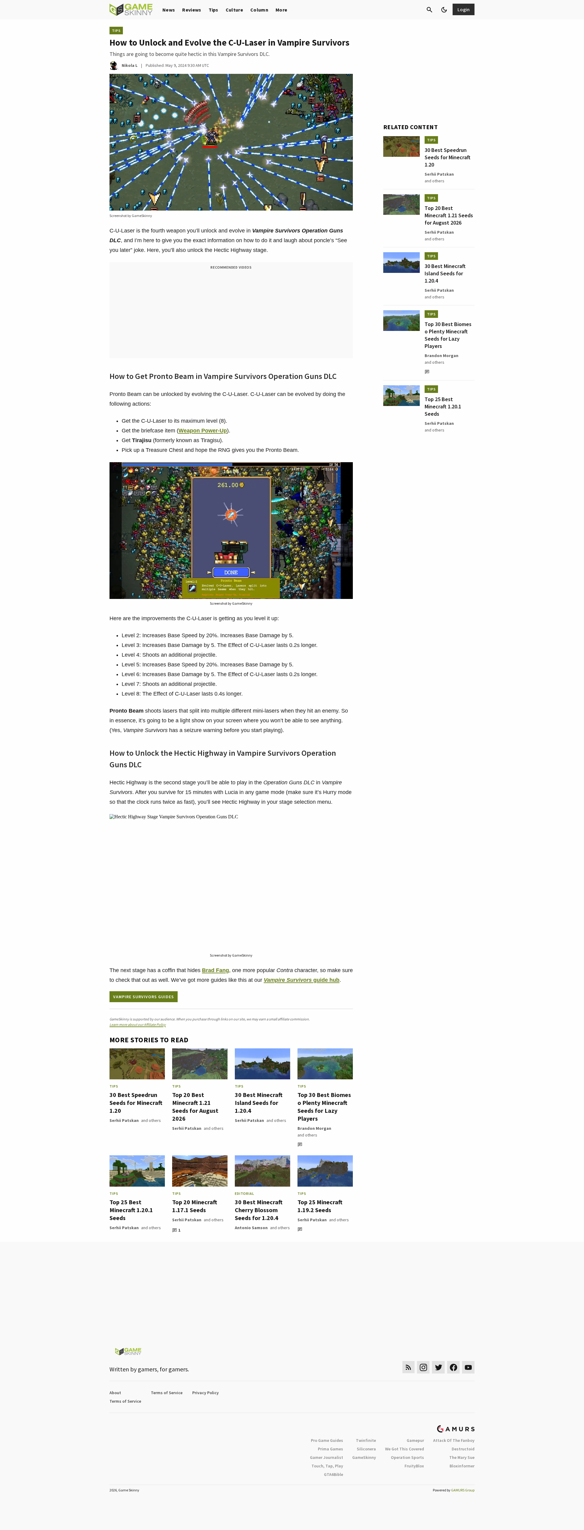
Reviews (191, 10)
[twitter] (438, 1367)
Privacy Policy (205, 1392)
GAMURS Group (462, 1490)
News (168, 10)
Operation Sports (407, 1457)
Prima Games (330, 1449)
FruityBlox (414, 1466)
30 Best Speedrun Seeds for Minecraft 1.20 (135, 1102)
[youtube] (468, 1367)
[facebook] (453, 1367)
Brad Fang (215, 970)
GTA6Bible (333, 1474)
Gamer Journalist (326, 1457)
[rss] (408, 1367)
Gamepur (415, 1440)
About (115, 1392)
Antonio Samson (251, 1227)
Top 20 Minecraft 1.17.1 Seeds (194, 1206)
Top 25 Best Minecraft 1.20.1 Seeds (131, 1210)
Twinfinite (366, 1440)
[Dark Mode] (444, 10)
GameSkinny (364, 1457)
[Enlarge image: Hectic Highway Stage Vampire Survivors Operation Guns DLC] (345, 822)
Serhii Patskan (124, 1120)
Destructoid (463, 1449)
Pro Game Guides (327, 1440)
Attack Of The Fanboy (453, 1440)
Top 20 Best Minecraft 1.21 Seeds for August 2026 (195, 1106)
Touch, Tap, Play (327, 1466)
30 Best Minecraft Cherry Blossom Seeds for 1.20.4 (259, 1210)
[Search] (429, 10)
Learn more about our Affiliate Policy (137, 1024)
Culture (234, 10)
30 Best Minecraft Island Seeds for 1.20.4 (259, 1102)
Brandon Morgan (314, 1128)
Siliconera (366, 1449)
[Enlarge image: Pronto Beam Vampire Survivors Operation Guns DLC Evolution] (345, 470)
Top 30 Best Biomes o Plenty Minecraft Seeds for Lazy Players (324, 1106)
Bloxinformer (462, 1466)
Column (259, 10)
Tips (213, 10)
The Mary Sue (461, 1457)
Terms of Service (166, 1392)
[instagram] (423, 1367)
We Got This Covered (404, 1449)
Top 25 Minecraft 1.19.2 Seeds (319, 1206)
